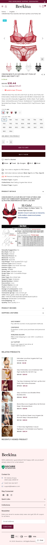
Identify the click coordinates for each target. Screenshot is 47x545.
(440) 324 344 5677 (11, 483)
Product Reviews (9, 308)
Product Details (9, 191)
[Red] (3, 112)
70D (22, 120)
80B (28, 124)
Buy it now (23, 154)
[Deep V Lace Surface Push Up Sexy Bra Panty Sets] (42, 74)
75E (16, 124)
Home (4, 12)
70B (10, 120)
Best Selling (15, 182)
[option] (23, 40)
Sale (4, 20)
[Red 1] (7, 112)
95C (4, 131)
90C (35, 127)
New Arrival (28, 182)
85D (23, 127)
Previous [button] (4, 38)
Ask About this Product (11, 136)
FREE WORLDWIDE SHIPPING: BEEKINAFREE (23, 1)
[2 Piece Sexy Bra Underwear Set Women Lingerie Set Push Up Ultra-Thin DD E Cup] (44, 74)
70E (29, 120)
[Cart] (43, 6)
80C (35, 124)
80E (4, 127)
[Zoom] (42, 59)
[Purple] (20, 112)
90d (10, 131)
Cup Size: (6, 116)
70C (16, 120)
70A (4, 120)
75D (10, 124)
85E (29, 127)
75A (34, 120)
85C (16, 127)
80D (41, 124)
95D (41, 127)
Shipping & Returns (10, 313)
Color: (5, 109)
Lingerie (11, 12)
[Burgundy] (11, 112)
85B (10, 127)
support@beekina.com (12, 486)
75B (40, 120)
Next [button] (42, 38)
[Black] (15, 112)
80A (22, 124)
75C (4, 124)
